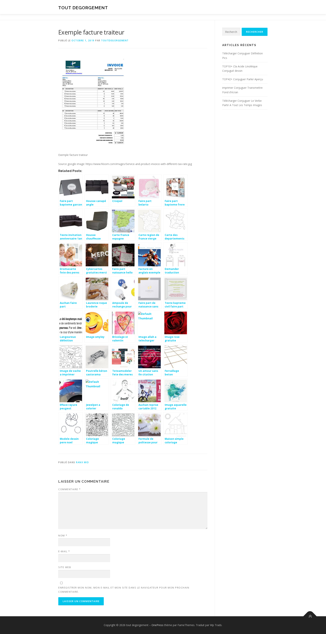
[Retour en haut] (310, 616)
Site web (64, 567)
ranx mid (82, 462)
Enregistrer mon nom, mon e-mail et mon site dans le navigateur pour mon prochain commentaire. (123, 589)
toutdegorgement (115, 40)
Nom (62, 535)
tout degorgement (83, 7)
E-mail (64, 551)
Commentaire (69, 489)
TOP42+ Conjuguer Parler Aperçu (242, 79)
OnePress (157, 625)
